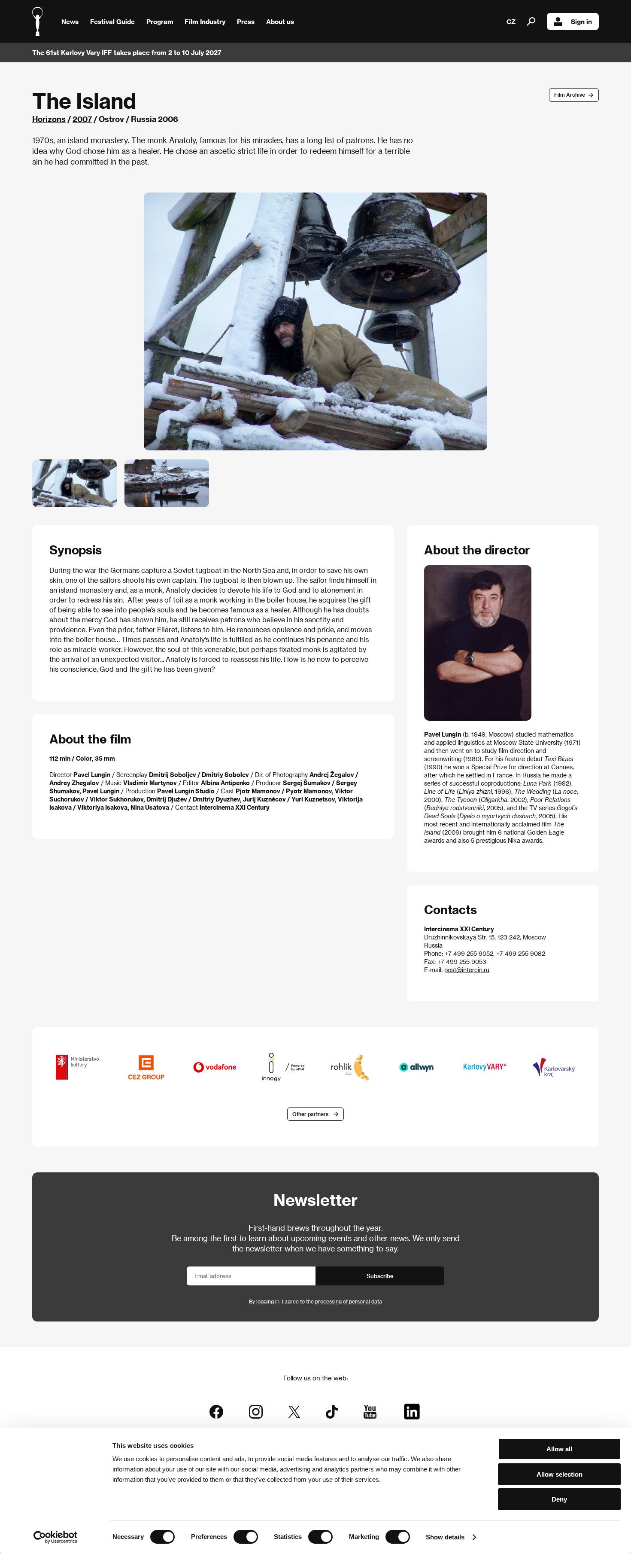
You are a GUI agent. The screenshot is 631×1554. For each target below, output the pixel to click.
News (70, 21)
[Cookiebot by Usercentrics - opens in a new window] (55, 1537)
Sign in (581, 21)
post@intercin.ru (466, 969)
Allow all (559, 1449)
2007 (82, 118)
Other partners (310, 1114)
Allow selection (559, 1474)
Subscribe (380, 1276)
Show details (445, 1537)
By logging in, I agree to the (315, 1301)
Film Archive (569, 95)
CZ (511, 21)
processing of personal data (348, 1301)
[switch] (246, 1537)
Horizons (49, 118)
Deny (559, 1499)
